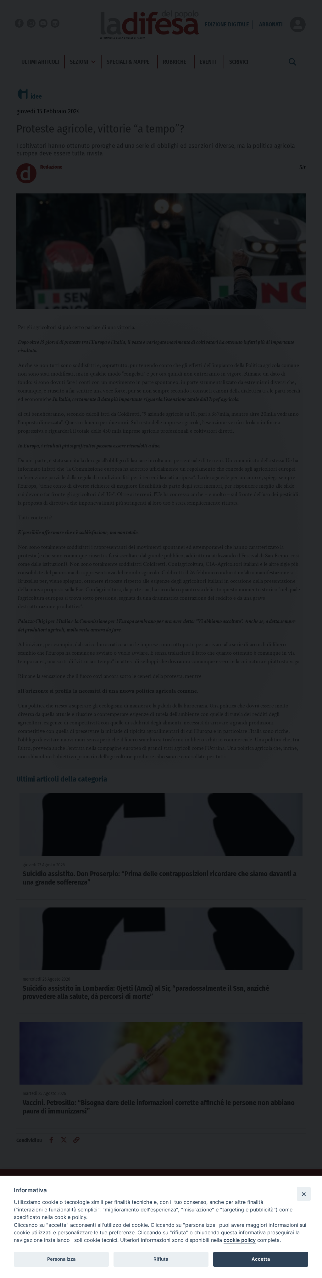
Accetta (261, 1259)
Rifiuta (160, 1259)
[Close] (304, 1194)
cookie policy (240, 1240)
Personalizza (61, 1259)
